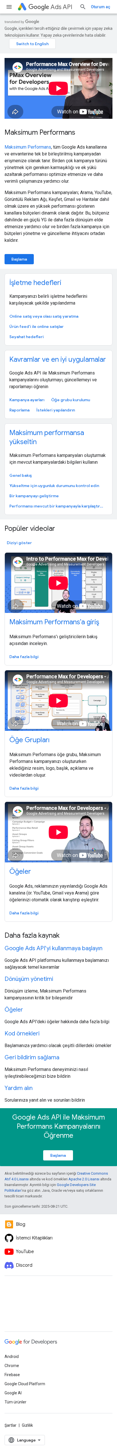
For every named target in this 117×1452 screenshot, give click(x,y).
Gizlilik (27, 1425)
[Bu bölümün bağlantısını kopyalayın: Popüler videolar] (62, 529)
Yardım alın (19, 1088)
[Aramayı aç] (83, 6)
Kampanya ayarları (26, 399)
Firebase (12, 1374)
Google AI (13, 1393)
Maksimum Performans (40, 132)
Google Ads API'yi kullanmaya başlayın (54, 948)
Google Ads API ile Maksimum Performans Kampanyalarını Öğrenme (58, 1126)
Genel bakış (20, 475)
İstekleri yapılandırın (55, 410)
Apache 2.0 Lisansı (83, 1179)
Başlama (19, 259)
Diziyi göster (19, 542)
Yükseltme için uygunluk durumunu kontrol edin (54, 485)
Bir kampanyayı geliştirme (34, 495)
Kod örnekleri (22, 1033)
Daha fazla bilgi (24, 656)
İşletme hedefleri (35, 282)
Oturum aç (100, 7)
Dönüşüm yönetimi (29, 979)
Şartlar (10, 1425)
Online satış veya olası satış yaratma (43, 316)
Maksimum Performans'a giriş (54, 622)
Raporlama (19, 410)
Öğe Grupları (29, 740)
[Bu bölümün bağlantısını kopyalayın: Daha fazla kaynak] (67, 936)
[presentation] (58, 528)
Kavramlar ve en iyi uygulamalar (57, 359)
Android (12, 1356)
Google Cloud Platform (25, 1384)
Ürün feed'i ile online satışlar (36, 326)
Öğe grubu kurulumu (70, 399)
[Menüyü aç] (9, 7)
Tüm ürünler (15, 1402)
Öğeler (20, 871)
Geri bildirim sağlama (32, 1057)
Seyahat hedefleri (26, 336)
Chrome (12, 1365)
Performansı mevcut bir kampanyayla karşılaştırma (57, 506)
